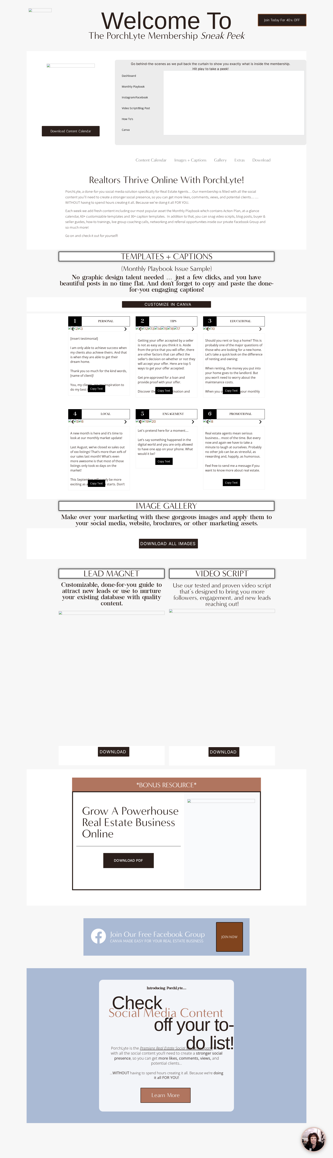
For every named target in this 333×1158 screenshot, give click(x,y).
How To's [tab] (127, 119)
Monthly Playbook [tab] (133, 86)
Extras (240, 160)
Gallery (220, 160)
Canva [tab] (126, 130)
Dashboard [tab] (129, 76)
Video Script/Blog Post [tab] (136, 108)
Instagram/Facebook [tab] (135, 97)
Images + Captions (190, 160)
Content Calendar (151, 160)
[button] (72, 329)
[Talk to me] (313, 1139)
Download (261, 160)
